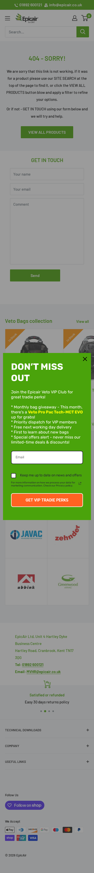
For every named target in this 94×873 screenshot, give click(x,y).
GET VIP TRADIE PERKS (47, 500)
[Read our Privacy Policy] (80, 483)
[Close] (85, 359)
